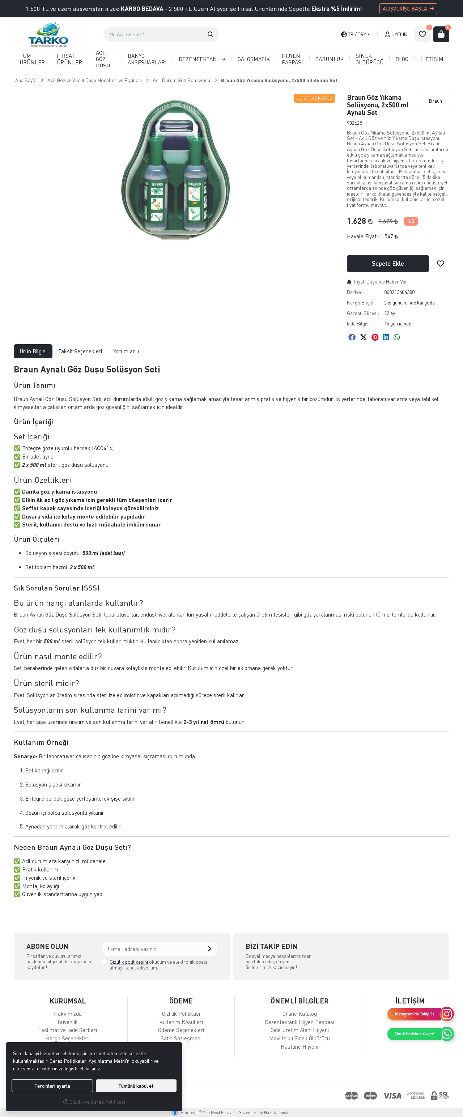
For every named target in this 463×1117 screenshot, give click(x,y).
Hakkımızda (68, 1013)
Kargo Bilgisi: (361, 302)
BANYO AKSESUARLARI (147, 58)
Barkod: (355, 292)
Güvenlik (68, 1022)
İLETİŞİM (431, 59)
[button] (210, 34)
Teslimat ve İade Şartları (67, 1030)
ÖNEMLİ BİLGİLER (300, 1001)
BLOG (401, 59)
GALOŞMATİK (254, 59)
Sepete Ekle (388, 263)
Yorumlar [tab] (126, 351)
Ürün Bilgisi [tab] (33, 351)
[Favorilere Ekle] (440, 263)
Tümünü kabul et (136, 1086)
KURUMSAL (68, 1001)
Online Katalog (300, 1013)
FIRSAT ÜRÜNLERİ (70, 58)
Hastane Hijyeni (299, 1046)
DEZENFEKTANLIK (202, 59)
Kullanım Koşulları (181, 1022)
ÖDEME (181, 1001)
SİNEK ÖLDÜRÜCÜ (369, 58)
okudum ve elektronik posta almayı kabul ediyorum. (159, 964)
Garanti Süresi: (363, 313)
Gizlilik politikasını (129, 962)
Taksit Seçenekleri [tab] (80, 351)
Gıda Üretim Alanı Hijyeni (300, 1030)
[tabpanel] (231, 634)
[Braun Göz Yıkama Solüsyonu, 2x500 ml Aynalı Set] (175, 171)
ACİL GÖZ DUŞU (103, 59)
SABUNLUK (329, 59)
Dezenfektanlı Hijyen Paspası (299, 1022)
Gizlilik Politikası (181, 1013)
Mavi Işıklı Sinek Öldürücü (299, 1038)
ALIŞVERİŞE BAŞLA (405, 8)
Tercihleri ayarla (52, 1086)
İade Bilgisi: (359, 323)
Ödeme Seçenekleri (181, 1030)
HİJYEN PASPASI (292, 58)
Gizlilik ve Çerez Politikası (96, 1102)
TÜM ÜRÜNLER (32, 58)
